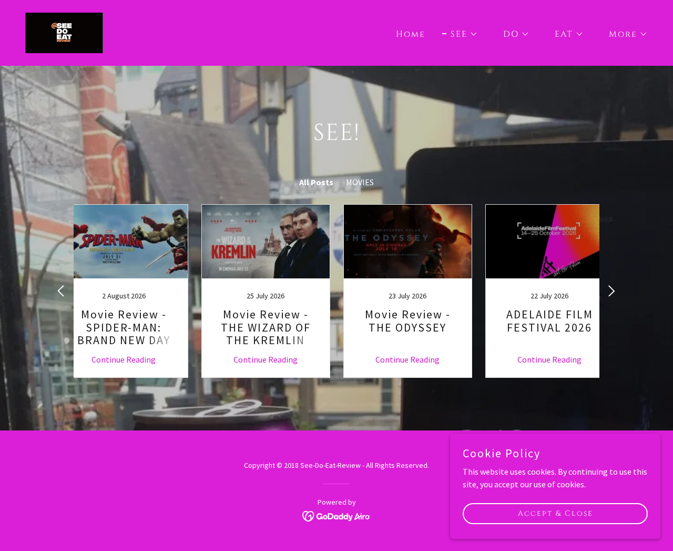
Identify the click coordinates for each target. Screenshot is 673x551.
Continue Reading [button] (123, 359)
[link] (64, 31)
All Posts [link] (316, 182)
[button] (460, 34)
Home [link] (410, 34)
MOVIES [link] (360, 182)
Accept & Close (555, 513)
